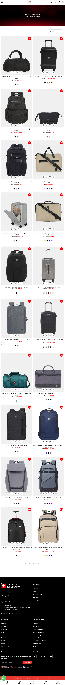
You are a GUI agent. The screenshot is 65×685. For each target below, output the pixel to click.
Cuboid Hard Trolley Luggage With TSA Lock (48, 287)
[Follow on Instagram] (41, 656)
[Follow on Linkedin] (44, 656)
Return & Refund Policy (39, 640)
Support (35, 623)
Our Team (3, 626)
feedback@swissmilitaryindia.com (13, 613)
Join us (3, 635)
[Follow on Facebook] (34, 656)
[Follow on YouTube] (51, 656)
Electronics (36, 597)
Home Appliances (38, 600)
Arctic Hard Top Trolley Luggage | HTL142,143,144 (48, 76)
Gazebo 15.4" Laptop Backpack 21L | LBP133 (16, 497)
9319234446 (7, 601)
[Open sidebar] (2, 345)
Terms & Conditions (38, 632)
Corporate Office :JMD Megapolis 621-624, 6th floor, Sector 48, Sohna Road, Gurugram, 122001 (17, 607)
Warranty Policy (37, 638)
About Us (3, 623)
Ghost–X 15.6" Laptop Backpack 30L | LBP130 (48, 497)
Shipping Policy (37, 643)
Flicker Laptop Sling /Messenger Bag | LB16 (48, 393)
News (2, 632)
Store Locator (5, 646)
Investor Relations (38, 629)
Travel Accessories (38, 594)
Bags (34, 591)
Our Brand (4, 629)
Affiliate (3, 643)
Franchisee (4, 640)
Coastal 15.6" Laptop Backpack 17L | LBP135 (16, 287)
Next (38, 563)
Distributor (4, 638)
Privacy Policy (37, 635)
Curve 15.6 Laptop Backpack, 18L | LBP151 (16, 339)
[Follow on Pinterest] (47, 656)
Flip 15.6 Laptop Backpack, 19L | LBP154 (16, 445)
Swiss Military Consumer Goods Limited (40, 679)
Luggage (35, 588)
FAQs (34, 646)
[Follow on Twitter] (37, 656)
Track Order (36, 626)
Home (26, 16)
